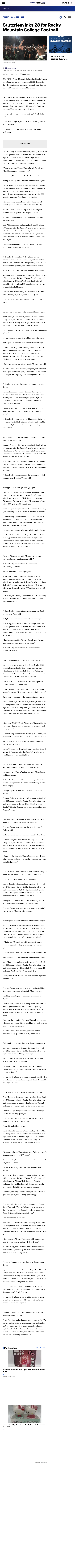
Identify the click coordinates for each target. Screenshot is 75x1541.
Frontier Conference (13, 17)
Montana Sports (10, 68)
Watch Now (67, 3)
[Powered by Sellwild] (44, 1462)
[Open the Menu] (3, 3)
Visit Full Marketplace (40, 1348)
